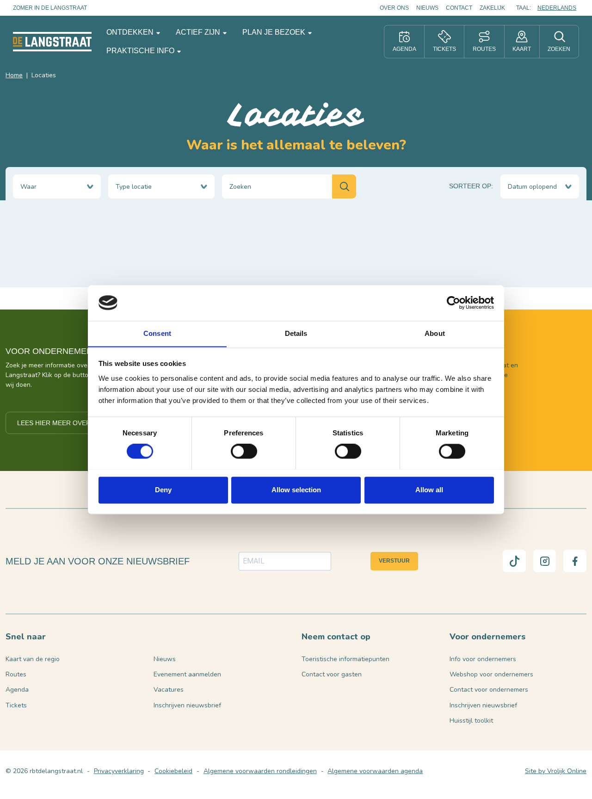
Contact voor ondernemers (489, 689)
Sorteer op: (471, 186)
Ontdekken (130, 32)
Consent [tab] (157, 333)
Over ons (394, 8)
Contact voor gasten (332, 674)
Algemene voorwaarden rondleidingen (260, 771)
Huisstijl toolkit (471, 720)
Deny (163, 490)
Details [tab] (296, 333)
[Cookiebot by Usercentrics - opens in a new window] (453, 303)
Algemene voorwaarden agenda (375, 771)
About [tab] (435, 333)
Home (14, 75)
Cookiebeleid (173, 771)
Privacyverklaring (119, 771)
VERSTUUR (394, 560)
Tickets (16, 705)
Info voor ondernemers (483, 659)
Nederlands (556, 8)
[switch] (244, 451)
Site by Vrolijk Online (555, 771)
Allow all (429, 490)
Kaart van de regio (33, 659)
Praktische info (141, 51)
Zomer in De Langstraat (50, 8)
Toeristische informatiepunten (345, 659)
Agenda (17, 689)
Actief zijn (199, 32)
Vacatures (169, 689)
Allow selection (296, 490)
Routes (16, 674)
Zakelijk (492, 8)
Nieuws (427, 8)
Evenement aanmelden (187, 674)
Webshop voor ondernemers (491, 674)
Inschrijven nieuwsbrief (187, 705)
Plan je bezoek (274, 32)
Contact (459, 8)
